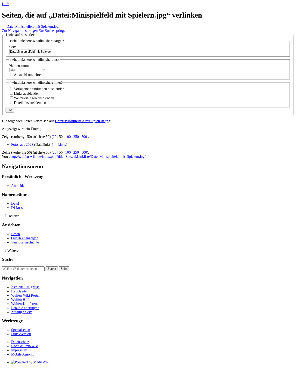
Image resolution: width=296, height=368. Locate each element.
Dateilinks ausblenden (30, 103)
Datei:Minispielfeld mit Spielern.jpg (32, 26)
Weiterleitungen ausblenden (34, 98)
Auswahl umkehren (28, 75)
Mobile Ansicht (22, 354)
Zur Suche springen (53, 31)
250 (76, 137)
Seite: (13, 47)
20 (54, 137)
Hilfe (5, 4)
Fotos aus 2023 (22, 144)
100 (68, 137)
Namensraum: (19, 66)
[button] (4, 215)
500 (84, 137)
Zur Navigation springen (20, 31)
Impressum (19, 350)
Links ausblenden (27, 93)
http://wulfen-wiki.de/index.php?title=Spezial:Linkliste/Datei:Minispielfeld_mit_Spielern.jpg (77, 156)
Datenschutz (20, 342)
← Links (59, 144)
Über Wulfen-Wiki (24, 346)
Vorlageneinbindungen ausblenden (39, 89)
